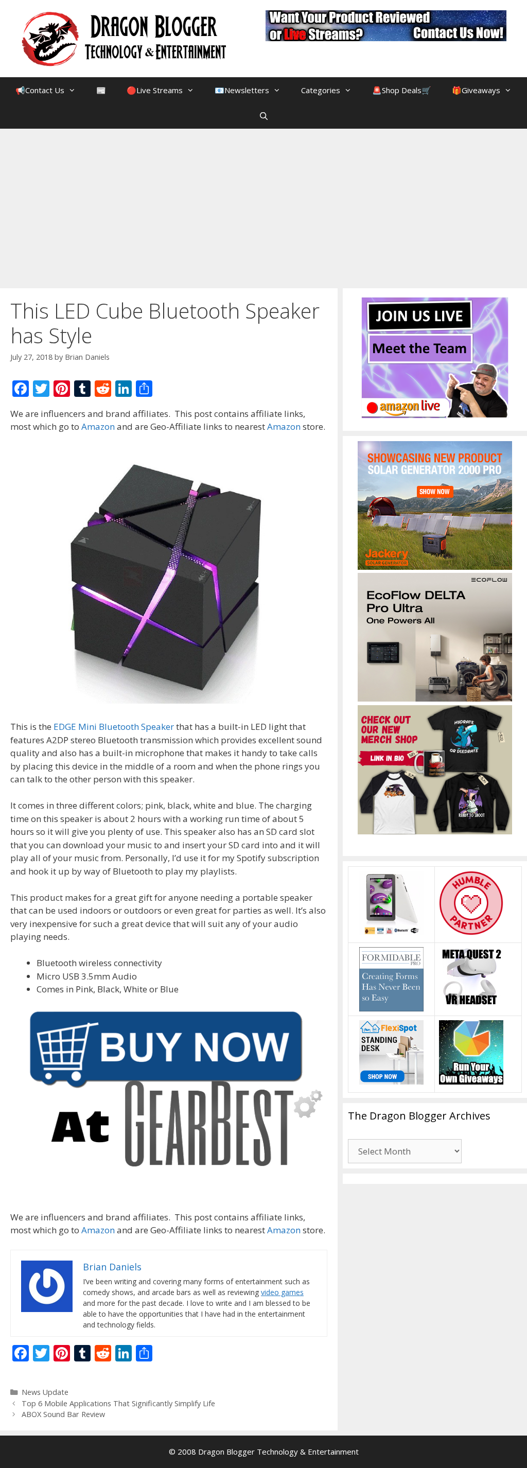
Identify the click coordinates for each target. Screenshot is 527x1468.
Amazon (98, 426)
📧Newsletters (242, 90)
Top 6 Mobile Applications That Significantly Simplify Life (118, 1403)
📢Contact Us (39, 90)
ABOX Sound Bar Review (63, 1414)
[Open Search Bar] (263, 116)
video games (282, 1292)
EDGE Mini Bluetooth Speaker (114, 726)
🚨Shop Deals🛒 (401, 90)
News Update (45, 1392)
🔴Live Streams (155, 90)
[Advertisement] (263, 206)
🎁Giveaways (476, 90)
